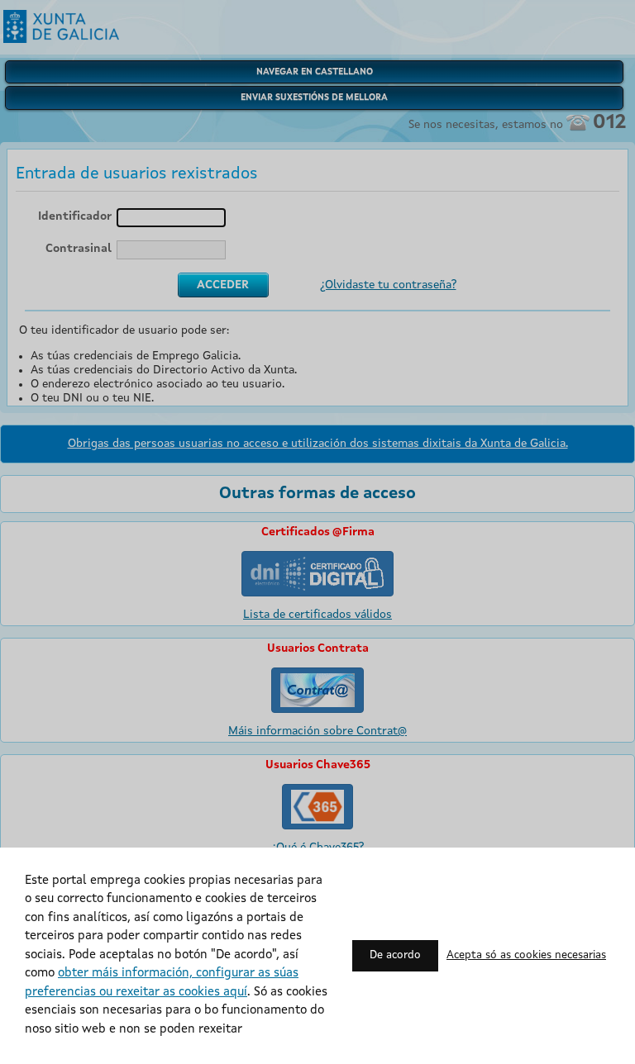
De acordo (395, 955)
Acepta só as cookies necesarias (526, 955)
